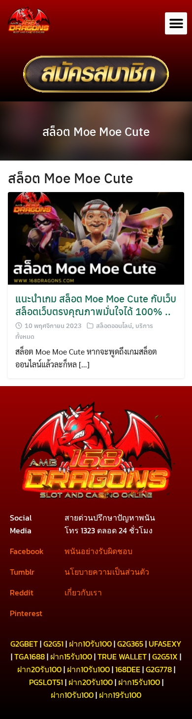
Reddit (21, 592)
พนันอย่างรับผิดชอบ (98, 551)
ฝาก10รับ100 (90, 644)
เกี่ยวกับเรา (83, 592)
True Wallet (122, 656)
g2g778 (159, 669)
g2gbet (24, 644)
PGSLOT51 (46, 682)
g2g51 (53, 644)
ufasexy (165, 644)
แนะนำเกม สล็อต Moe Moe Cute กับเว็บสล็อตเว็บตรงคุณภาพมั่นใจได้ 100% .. (95, 304)
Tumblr (22, 572)
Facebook (27, 551)
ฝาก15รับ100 (71, 656)
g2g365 (130, 644)
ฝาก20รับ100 (39, 669)
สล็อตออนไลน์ (114, 325)
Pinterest (26, 613)
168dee (127, 669)
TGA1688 (29, 656)
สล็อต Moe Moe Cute (96, 131)
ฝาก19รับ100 (120, 695)
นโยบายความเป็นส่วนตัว (106, 572)
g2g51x (165, 656)
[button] (176, 23)
